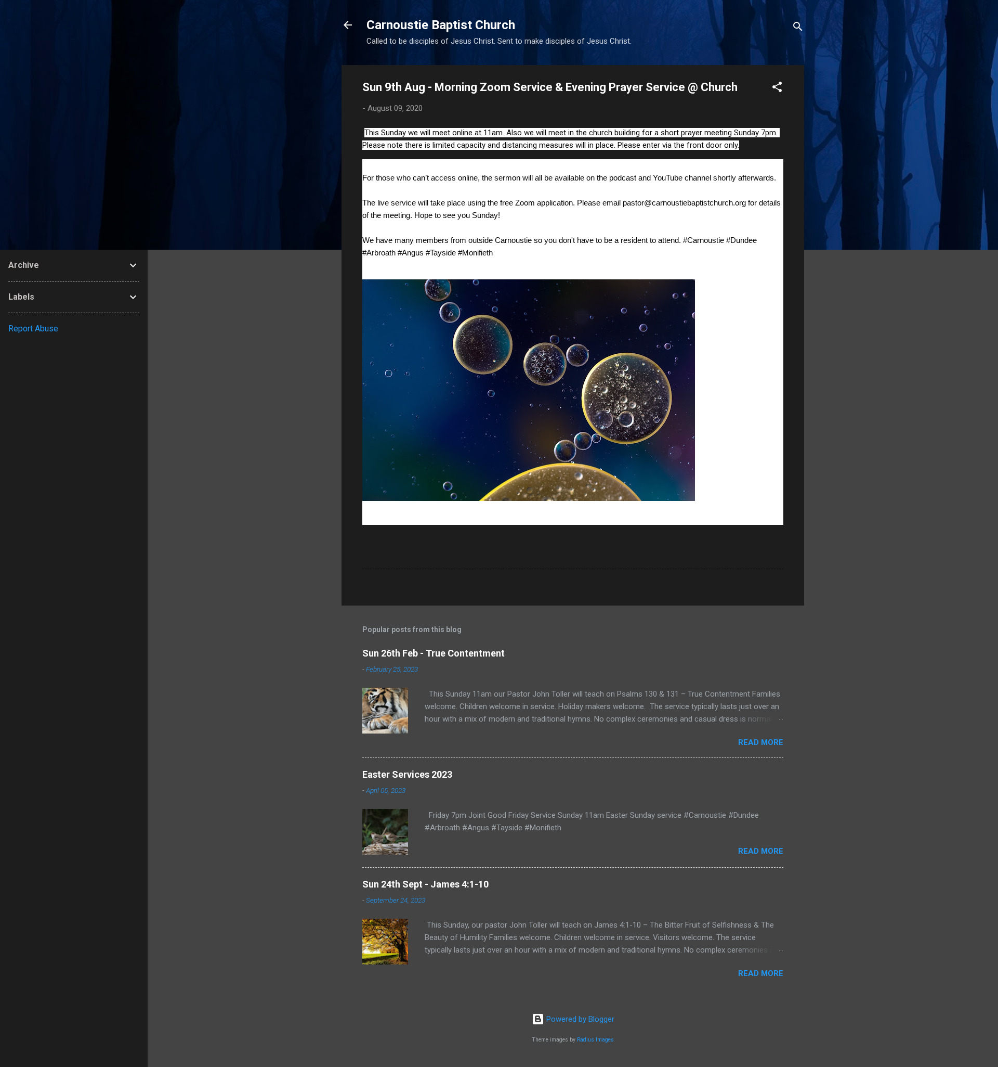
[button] (777, 89)
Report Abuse (33, 328)
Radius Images (595, 1039)
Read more (760, 742)
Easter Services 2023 (407, 774)
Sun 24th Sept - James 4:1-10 (425, 884)
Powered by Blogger (579, 1019)
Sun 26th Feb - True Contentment (433, 653)
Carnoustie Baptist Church (440, 25)
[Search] (798, 28)
